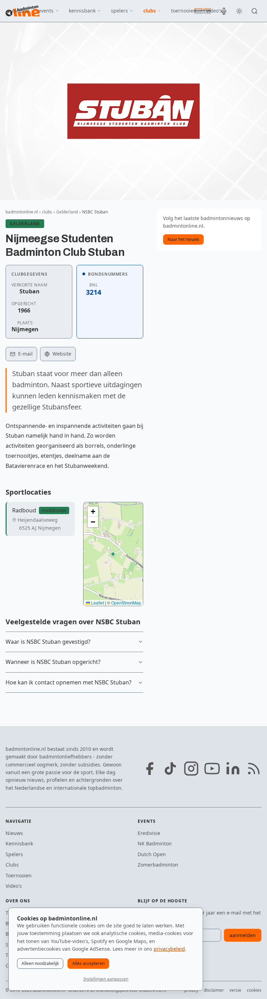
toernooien (183, 10)
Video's (14, 886)
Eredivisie (149, 833)
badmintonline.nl (22, 212)
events (46, 10)
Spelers (14, 854)
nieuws (20, 10)
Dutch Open (152, 854)
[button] (113, 554)
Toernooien (19, 875)
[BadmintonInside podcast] (224, 11)
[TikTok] (170, 768)
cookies (254, 990)
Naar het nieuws (183, 239)
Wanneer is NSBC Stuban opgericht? (53, 662)
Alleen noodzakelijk (40, 963)
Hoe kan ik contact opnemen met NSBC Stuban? (68, 682)
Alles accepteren (88, 963)
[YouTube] (212, 768)
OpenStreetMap (126, 603)
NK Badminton (155, 843)
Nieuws (14, 833)
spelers (119, 10)
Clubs (12, 864)
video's (214, 10)
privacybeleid (169, 948)
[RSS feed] (253, 768)
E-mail (25, 353)
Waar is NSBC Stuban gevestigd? (48, 641)
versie (235, 990)
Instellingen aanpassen (105, 979)
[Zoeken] (254, 11)
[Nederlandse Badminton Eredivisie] (202, 11)
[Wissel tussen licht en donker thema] (239, 11)
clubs (149, 10)
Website (61, 353)
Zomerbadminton (158, 864)
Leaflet (97, 603)
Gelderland (67, 212)
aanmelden (242, 935)
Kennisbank (19, 843)
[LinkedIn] (233, 768)
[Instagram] (191, 768)
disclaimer (214, 990)
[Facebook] (149, 768)
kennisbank (82, 10)
